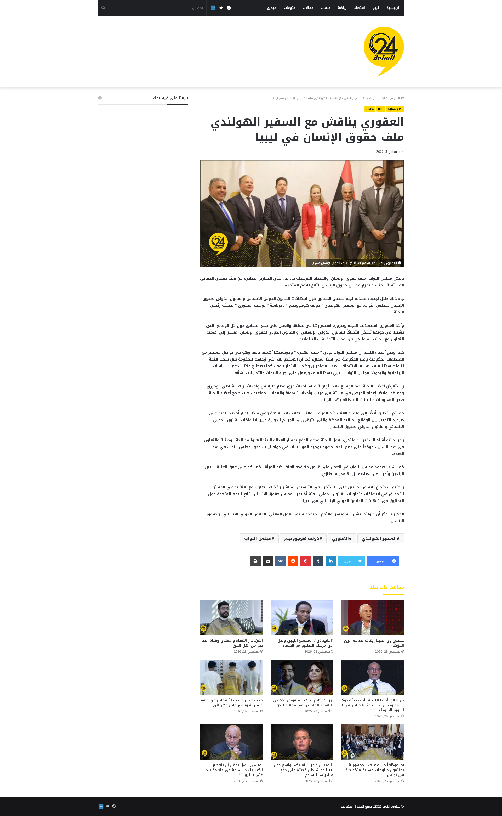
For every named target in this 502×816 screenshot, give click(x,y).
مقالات (308, 7)
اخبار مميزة (377, 98)
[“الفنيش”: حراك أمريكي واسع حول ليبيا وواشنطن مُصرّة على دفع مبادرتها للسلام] (302, 742)
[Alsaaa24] (384, 52)
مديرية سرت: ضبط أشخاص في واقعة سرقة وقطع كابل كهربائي (232, 703)
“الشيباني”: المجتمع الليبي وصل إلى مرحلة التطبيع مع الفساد (305, 643)
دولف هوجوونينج (301, 538)
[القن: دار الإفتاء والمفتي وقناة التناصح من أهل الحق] (231, 617)
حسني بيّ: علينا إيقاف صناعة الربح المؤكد (374, 643)
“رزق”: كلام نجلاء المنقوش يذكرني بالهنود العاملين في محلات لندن (303, 703)
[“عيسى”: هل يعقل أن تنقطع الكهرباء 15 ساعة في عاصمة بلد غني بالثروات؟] (231, 742)
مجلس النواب (257, 538)
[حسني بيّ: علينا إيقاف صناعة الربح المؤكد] (372, 617)
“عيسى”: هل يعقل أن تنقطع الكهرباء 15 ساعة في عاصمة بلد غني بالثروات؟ (234, 770)
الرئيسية (393, 7)
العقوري (340, 538)
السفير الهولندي (379, 538)
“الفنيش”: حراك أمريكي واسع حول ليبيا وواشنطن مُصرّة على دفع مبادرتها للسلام (303, 770)
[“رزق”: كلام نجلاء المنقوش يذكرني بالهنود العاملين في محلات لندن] (302, 677)
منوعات (289, 7)
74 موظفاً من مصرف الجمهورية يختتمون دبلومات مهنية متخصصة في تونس (375, 770)
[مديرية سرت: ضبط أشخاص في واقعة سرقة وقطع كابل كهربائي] (231, 677)
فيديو (272, 7)
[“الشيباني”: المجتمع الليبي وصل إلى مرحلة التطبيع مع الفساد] (302, 617)
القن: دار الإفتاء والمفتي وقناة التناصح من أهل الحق (232, 643)
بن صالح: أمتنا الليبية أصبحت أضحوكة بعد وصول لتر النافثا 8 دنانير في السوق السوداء (373, 705)
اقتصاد (359, 7)
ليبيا (375, 7)
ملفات (325, 7)
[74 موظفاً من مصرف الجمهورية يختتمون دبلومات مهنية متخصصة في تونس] (372, 742)
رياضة (342, 7)
